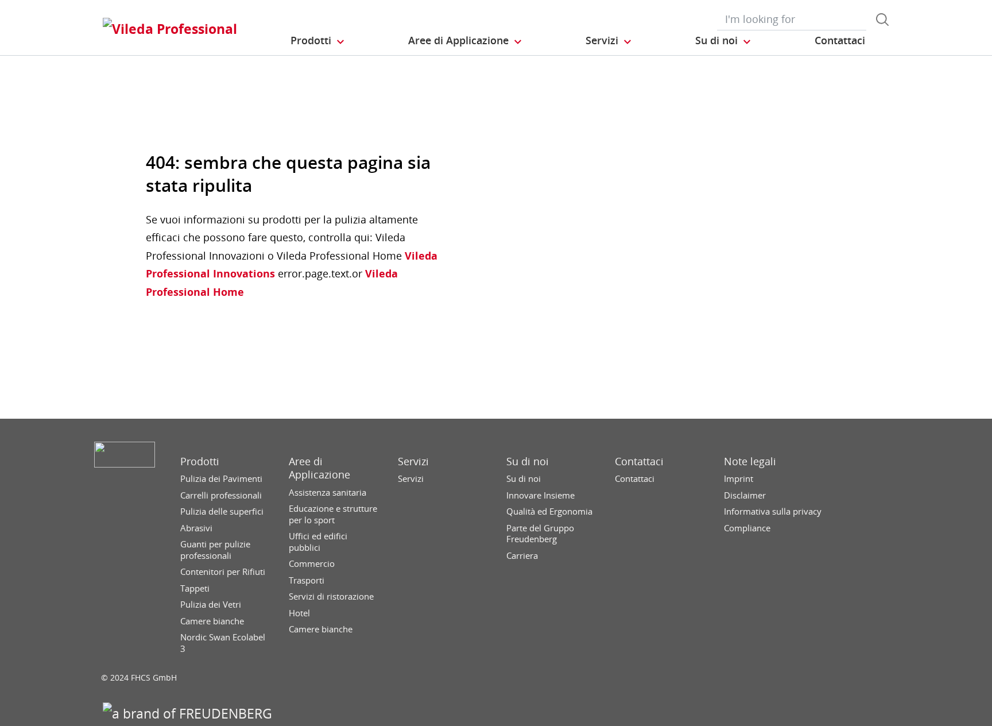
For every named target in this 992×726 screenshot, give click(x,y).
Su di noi (527, 461)
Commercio (312, 563)
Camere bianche (212, 621)
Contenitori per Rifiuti (222, 571)
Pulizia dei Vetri (210, 604)
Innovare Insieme (540, 495)
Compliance (747, 528)
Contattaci (639, 461)
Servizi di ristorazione (331, 596)
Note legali (750, 461)
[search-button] (882, 19)
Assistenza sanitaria (327, 492)
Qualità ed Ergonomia (549, 511)
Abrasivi (196, 528)
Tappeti (195, 588)
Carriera (522, 555)
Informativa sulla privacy (773, 511)
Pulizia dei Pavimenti (221, 478)
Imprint (738, 478)
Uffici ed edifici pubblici (318, 542)
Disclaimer (745, 495)
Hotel (299, 613)
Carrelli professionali (221, 495)
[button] (318, 40)
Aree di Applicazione (319, 468)
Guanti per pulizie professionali (215, 550)
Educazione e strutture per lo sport (333, 514)
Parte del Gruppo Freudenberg (540, 534)
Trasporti (306, 580)
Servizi (413, 461)
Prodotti (199, 461)
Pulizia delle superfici (222, 511)
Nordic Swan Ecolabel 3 (222, 643)
